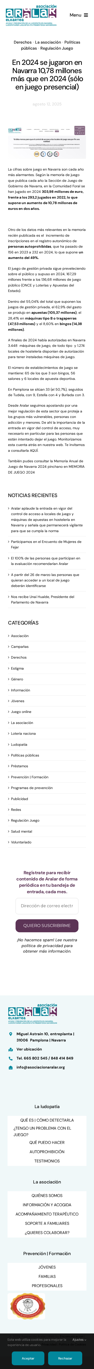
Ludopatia (19, 744)
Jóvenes (17, 701)
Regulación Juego (56, 48)
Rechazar (65, 1358)
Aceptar (28, 1358)
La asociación (48, 42)
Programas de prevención (32, 788)
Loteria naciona (23, 733)
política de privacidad (42, 945)
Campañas (20, 646)
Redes (16, 809)
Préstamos (19, 766)
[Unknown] (26, 1295)
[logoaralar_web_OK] (31, 5)
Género (17, 679)
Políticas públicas (25, 755)
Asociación (20, 636)
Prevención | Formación (29, 777)
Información (20, 690)
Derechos (23, 42)
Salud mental (21, 831)
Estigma (17, 668)
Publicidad (19, 799)
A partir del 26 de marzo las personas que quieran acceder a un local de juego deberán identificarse (45, 580)
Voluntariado (21, 842)
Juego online (21, 711)
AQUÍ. (34, 450)
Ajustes (78, 1339)
